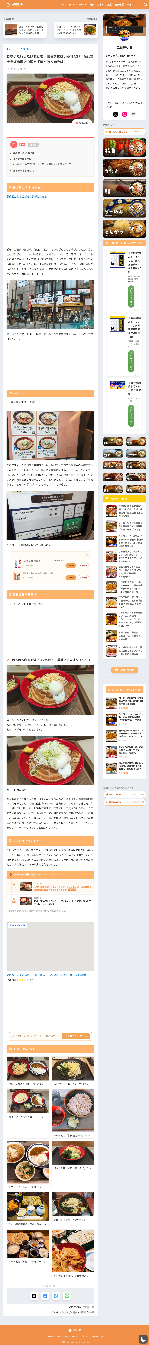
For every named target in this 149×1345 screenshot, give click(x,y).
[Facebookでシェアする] (45, 1296)
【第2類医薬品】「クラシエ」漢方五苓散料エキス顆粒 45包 (134, 263)
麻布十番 (119, 4)
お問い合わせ (126, 670)
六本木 (100, 4)
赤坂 (109, 4)
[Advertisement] (54, 223)
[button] (143, 1339)
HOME (76, 1330)
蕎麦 (83, 1312)
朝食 (91, 4)
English (131, 4)
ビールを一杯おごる (124, 131)
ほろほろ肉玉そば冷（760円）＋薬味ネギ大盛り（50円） (44, 164)
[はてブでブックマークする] (56, 1296)
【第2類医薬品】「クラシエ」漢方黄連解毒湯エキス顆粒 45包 (134, 327)
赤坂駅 (54, 975)
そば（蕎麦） (40, 975)
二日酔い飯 (88, 1307)
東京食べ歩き (124, 802)
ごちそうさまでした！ (24, 170)
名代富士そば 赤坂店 (23, 153)
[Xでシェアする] (34, 1296)
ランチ (65, 1312)
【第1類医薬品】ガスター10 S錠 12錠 (134, 388)
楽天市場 (83, 565)
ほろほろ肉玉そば (22, 159)
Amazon (71, 565)
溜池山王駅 (66, 975)
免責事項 (51, 1336)
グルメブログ (124, 794)
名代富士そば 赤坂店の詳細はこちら (27, 196)
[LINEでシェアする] (67, 1296)
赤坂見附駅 (81, 975)
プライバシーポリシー (93, 1336)
